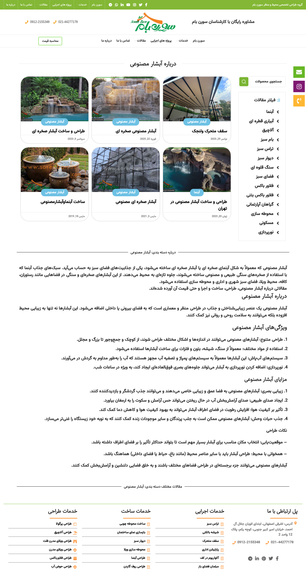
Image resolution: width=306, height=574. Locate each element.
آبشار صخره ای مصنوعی (136, 202)
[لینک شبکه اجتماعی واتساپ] (116, 5)
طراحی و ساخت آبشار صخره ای (58, 131)
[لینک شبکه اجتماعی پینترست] (263, 558)
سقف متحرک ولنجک (209, 131)
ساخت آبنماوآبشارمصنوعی (63, 202)
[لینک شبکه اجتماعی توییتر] (140, 5)
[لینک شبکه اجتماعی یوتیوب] (128, 5)
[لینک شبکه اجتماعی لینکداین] (122, 5)
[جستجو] (243, 81)
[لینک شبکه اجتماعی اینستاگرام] (134, 5)
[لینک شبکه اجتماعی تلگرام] (110, 5)
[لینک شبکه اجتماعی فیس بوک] (146, 5)
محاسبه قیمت (50, 41)
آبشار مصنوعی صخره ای (136, 131)
